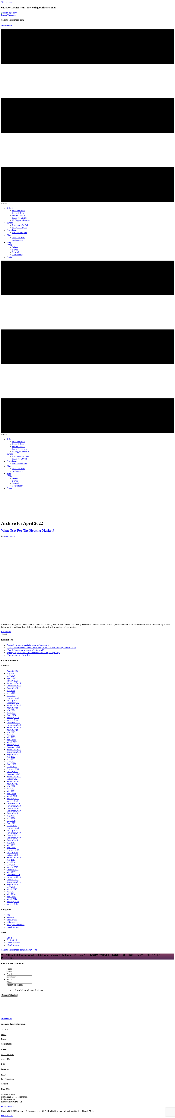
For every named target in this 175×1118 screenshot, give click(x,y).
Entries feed (12, 940)
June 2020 (11, 818)
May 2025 (11, 695)
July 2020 (11, 816)
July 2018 (11, 860)
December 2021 (13, 774)
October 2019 (12, 835)
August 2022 (12, 754)
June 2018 (11, 862)
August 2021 (12, 784)
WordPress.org (13, 945)
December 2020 (13, 803)
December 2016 (13, 874)
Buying (4, 1039)
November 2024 (14, 705)
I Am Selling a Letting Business (29, 990)
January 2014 (12, 904)
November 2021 (14, 776)
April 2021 (11, 793)
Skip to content (7, 2)
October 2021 (12, 779)
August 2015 (12, 884)
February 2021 (13, 798)
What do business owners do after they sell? (25, 650)
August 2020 (12, 813)
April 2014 (11, 896)
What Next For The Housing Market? (27, 530)
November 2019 (14, 833)
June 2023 (11, 735)
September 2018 (14, 857)
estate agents (12, 919)
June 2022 (11, 759)
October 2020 (12, 808)
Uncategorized (13, 927)
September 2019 (14, 838)
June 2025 (11, 693)
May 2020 (11, 820)
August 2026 (12, 671)
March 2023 (12, 742)
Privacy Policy (7, 1106)
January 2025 (12, 700)
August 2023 (12, 730)
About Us (5, 1059)
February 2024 (13, 717)
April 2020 (11, 823)
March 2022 (12, 766)
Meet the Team (7, 1054)
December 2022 (13, 747)
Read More (6, 631)
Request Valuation (9, 995)
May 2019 (11, 845)
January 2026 (12, 681)
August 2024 (12, 708)
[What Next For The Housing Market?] (71, 620)
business (10, 917)
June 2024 (11, 712)
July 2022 (11, 757)
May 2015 (11, 887)
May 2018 (11, 865)
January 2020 (12, 830)
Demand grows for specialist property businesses (28, 645)
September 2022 (14, 752)
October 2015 (12, 879)
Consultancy (6, 1044)
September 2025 (14, 686)
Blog (3, 1064)
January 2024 (12, 720)
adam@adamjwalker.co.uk (13, 1024)
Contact (4, 1084)
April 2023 (11, 739)
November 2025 (14, 683)
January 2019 (12, 852)
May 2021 (11, 791)
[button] (8, 15)
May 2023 (11, 737)
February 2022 (13, 769)
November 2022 (14, 749)
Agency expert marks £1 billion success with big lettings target (33, 652)
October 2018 (12, 855)
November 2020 (14, 806)
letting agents (12, 922)
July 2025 (11, 690)
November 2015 (14, 877)
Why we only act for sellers (18, 655)
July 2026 (11, 673)
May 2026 (11, 676)
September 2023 (14, 727)
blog (8, 915)
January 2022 (12, 771)
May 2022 (11, 762)
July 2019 (11, 842)
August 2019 (12, 840)
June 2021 (11, 789)
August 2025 (12, 688)
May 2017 (11, 872)
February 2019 (13, 850)
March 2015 (12, 889)
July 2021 (11, 786)
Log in (9, 938)
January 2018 (12, 867)
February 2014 (13, 901)
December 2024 (13, 703)
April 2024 (11, 715)
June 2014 (11, 892)
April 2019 (11, 847)
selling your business (15, 924)
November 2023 (14, 725)
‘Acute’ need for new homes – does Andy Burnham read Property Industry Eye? (41, 647)
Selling (4, 1034)
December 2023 (13, 722)
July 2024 (11, 710)
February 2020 (13, 828)
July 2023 (11, 732)
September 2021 (14, 781)
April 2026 (11, 678)
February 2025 (13, 698)
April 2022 (11, 764)
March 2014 (12, 899)
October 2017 (12, 869)
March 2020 (12, 825)
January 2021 (12, 801)
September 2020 (14, 811)
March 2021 (12, 796)
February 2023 (13, 744)
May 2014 (11, 894)
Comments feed (13, 943)
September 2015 (14, 882)
